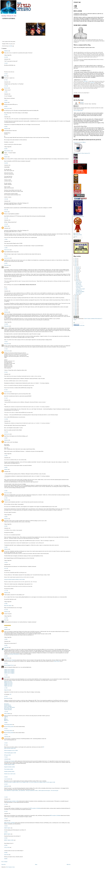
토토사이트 (6, 854)
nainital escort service (8, 681)
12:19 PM (6, 419)
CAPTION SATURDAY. (8, 18)
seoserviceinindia (7, 778)
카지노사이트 (6, 847)
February (77, 280)
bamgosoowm (6, 689)
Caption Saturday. (79, 282)
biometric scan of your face (10, 761)
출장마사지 (6, 720)
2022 (76, 264)
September (78, 271)
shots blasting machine (8, 724)
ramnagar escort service (8, 683)
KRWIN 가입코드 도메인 (9, 840)
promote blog (80, 238)
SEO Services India (7, 782)
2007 (76, 313)
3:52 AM (5, 73)
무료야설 (6, 716)
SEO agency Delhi (7, 755)
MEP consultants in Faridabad (35, 808)
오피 (10, 694)
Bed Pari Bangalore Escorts (9, 665)
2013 (76, 305)
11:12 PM (6, 310)
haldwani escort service (8, 682)
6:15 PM (5, 687)
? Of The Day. (78, 287)
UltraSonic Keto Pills (8, 709)
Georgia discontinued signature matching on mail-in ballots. (14, 579)
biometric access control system (9, 773)
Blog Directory (78, 236)
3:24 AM (5, 63)
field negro (82, 102)
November (78, 268)
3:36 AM (5, 734)
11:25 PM (6, 618)
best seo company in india (24, 782)
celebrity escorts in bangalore (9, 669)
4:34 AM (5, 696)
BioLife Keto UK (7, 698)
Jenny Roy (6, 677)
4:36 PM (5, 603)
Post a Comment (4, 861)
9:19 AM (5, 372)
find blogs (78, 238)
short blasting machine (10, 726)
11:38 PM (6, 324)
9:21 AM (5, 389)
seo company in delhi (15, 782)
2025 (76, 260)
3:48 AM (5, 825)
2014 (76, 303)
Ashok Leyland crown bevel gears (44, 790)
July (77, 273)
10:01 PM (6, 154)
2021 (76, 265)
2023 (76, 262)
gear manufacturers (22, 790)
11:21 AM (6, 218)
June (77, 275)
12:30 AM (6, 199)
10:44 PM (6, 163)
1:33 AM (5, 348)
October (77, 269)
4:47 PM (5, 114)
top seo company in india (40, 782)
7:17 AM (5, 675)
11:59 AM (6, 711)
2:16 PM (5, 256)
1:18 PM (5, 247)
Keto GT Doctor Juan (8, 708)
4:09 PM (5, 106)
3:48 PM (5, 516)
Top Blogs (81, 236)
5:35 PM (5, 490)
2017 (76, 299)
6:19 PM (5, 645)
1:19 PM (5, 627)
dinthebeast (6, 50)
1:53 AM (5, 818)
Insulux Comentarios (8, 706)
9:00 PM (5, 858)
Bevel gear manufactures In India (32, 790)
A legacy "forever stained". (80, 288)
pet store (76, 238)
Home (36, 864)
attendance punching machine (9, 771)
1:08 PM (5, 722)
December (78, 267)
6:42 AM (5, 656)
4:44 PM (5, 263)
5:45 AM (5, 663)
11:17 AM (6, 590)
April (77, 277)
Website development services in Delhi (11, 750)
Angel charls (6, 647)
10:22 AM (6, 568)
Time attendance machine (8, 769)
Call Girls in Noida (11, 660)
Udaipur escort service (8, 685)
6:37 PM (5, 498)
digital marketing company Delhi (10, 748)
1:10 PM (5, 239)
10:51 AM (6, 209)
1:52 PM (5, 92)
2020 (76, 295)
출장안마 (6, 719)
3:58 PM (5, 100)
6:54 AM (5, 784)
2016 (76, 301)
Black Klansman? (79, 292)
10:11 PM (6, 609)
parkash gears (6, 786)
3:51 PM (5, 455)
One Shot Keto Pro (7, 705)
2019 (76, 297)
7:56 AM (5, 757)
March (77, 279)
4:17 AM (5, 804)
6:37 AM (5, 79)
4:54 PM (5, 526)
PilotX (5, 75)
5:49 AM (5, 776)
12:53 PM (6, 432)
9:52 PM (5, 289)
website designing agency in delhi (10, 752)
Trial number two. (79, 290)
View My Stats (81, 325)
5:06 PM (5, 126)
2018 (76, 298)
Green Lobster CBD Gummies (9, 707)
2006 (76, 314)
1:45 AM (5, 562)
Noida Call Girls (57, 661)
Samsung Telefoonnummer (14, 654)
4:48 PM (5, 467)
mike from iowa (7, 108)
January (77, 294)
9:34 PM (5, 547)
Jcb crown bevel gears (54, 790)
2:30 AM (5, 742)
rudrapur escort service (8, 684)
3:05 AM (5, 728)
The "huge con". (78, 283)
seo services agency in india (50, 782)
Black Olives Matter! (8, 605)
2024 (76, 261)
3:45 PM (5, 639)
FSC (5, 745)
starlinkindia (6, 759)
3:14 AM (5, 797)
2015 (76, 302)
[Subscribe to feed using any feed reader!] (77, 321)
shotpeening (6, 736)
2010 (76, 309)
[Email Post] (13, 45)
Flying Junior (6, 265)
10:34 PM (6, 57)
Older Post (68, 864)
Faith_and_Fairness (7, 150)
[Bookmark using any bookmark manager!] (78, 323)
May (77, 276)
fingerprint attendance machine (9, 766)
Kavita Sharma (6, 658)
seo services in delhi (32, 782)
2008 (76, 312)
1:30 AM (5, 341)
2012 (76, 306)
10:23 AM (6, 85)
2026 (76, 258)
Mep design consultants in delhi (12, 801)
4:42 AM (5, 811)
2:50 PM (5, 438)
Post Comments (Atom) (10, 867)
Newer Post (4, 864)
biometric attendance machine (9, 764)
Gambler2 (6, 102)
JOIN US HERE (7, 713)
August (77, 272)
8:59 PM (5, 831)
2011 (76, 308)
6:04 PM (5, 148)
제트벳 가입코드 (7, 827)
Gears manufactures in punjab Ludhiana (11, 790)
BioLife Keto (6, 703)
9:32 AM (5, 398)
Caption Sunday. (78, 284)
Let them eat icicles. (79, 286)
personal (74, 238)
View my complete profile (78, 110)
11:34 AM (6, 224)
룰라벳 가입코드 (7, 834)
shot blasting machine (9, 732)
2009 (76, 310)
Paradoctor (6, 88)
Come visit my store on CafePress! (80, 142)
